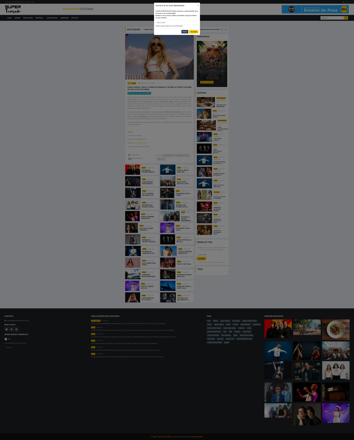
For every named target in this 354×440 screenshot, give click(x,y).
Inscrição (194, 32)
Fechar (185, 32)
